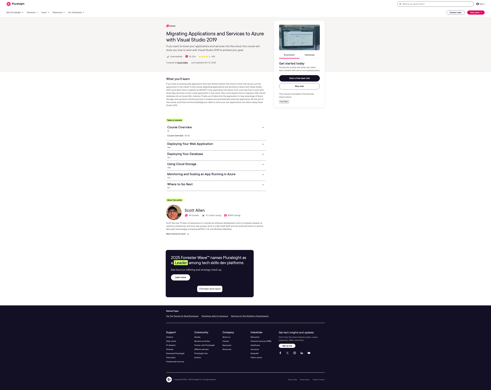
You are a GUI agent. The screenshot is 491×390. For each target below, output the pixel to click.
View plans (170, 358)
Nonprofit (255, 353)
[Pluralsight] (15, 4)
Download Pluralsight (175, 353)
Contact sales (455, 13)
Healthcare (255, 345)
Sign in (482, 4)
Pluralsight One (201, 353)
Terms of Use (292, 379)
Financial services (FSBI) (261, 341)
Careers (225, 341)
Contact (169, 337)
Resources (226, 349)
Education (255, 337)
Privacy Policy (305, 379)
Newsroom (226, 345)
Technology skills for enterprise (215, 316)
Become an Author (202, 341)
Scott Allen (182, 62)
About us (226, 337)
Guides (197, 337)
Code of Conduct (319, 379)
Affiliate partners (201, 349)
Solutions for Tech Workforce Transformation (250, 316)
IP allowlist (171, 345)
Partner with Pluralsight (204, 345)
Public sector (256, 358)
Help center (171, 341)
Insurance (255, 349)
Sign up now (287, 346)
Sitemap (169, 349)
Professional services (175, 362)
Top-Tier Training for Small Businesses (182, 316)
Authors (197, 358)
